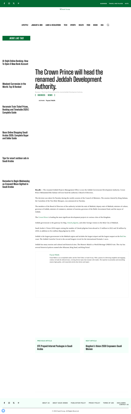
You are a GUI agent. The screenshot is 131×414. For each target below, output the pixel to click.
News (50, 95)
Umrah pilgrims (72, 223)
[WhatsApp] (122, 100)
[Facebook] (4, 3)
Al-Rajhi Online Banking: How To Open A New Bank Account (15, 62)
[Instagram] (9, 3)
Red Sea (123, 236)
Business (37, 92)
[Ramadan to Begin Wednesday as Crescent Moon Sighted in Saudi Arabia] (16, 173)
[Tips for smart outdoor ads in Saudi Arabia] (16, 150)
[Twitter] (14, 3)
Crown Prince (43, 217)
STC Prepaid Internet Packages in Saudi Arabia (54, 347)
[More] (126, 100)
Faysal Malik (50, 100)
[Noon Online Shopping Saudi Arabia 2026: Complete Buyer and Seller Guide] (16, 124)
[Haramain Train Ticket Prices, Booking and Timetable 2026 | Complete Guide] (16, 98)
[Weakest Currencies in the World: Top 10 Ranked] (16, 75)
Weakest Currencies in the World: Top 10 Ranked (14, 85)
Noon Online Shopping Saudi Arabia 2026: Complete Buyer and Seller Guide (15, 135)
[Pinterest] (18, 3)
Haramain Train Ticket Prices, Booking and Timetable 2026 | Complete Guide (15, 109)
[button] (108, 24)
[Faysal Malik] (37, 100)
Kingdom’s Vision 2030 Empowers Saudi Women (104, 347)
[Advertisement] (82, 50)
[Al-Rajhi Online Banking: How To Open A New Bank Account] (16, 53)
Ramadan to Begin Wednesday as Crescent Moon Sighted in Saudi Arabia (16, 184)
